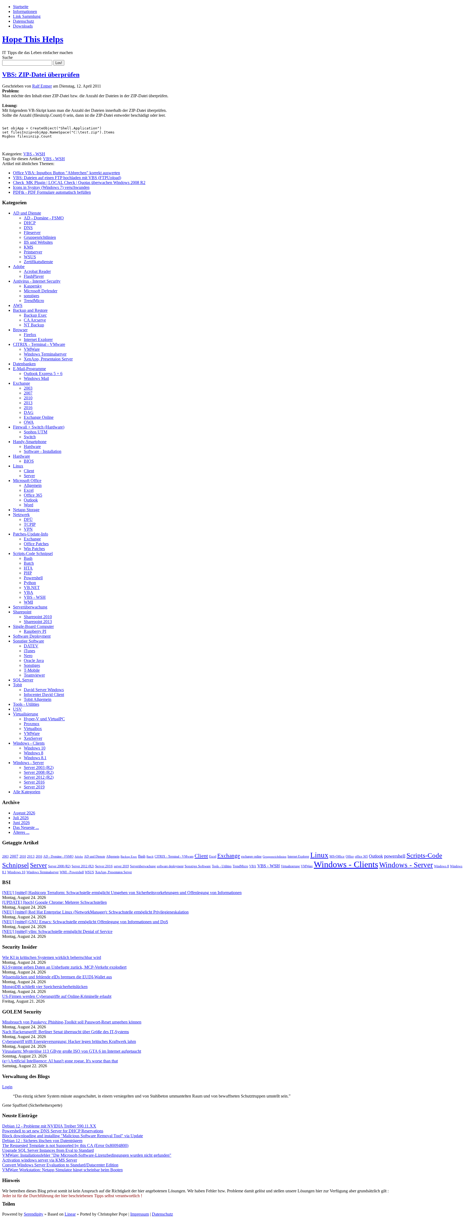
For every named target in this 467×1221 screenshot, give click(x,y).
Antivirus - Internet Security (37, 281)
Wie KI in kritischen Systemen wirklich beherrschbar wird (51, 957)
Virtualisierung (25, 714)
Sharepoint (22, 612)
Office (350, 856)
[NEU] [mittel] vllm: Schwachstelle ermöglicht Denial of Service (57, 931)
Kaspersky (33, 286)
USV (17, 709)
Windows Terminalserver (45, 354)
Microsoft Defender (40, 291)
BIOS (29, 461)
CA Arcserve (35, 320)
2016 (28, 407)
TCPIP (30, 524)
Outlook (31, 500)
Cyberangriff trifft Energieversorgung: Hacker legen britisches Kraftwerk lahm (69, 1041)
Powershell (33, 578)
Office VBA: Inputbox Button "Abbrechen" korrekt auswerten (66, 172)
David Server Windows (44, 689)
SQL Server (23, 680)
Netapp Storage (26, 509)
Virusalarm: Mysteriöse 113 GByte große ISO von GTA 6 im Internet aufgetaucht (71, 1051)
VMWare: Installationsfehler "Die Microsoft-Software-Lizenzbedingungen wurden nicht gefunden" (86, 1155)
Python (30, 582)
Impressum (139, 1214)
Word (28, 505)
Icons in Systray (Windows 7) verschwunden (51, 187)
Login (7, 1087)
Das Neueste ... (26, 827)
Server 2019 (34, 787)
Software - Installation (42, 451)
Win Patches (34, 548)
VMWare (32, 349)
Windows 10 (34, 748)
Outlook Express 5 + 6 (43, 373)
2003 (28, 388)
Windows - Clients (29, 743)
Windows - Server (28, 762)
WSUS (30, 257)
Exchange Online (39, 417)
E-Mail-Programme (29, 368)
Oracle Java (34, 660)
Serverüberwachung (30, 607)
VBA (28, 592)
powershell (394, 856)
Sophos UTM (35, 432)
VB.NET (32, 587)
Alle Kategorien (26, 792)
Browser (20, 329)
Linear (70, 1214)
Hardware (32, 446)
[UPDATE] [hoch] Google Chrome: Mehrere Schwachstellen (54, 902)
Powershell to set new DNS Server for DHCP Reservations (52, 1131)
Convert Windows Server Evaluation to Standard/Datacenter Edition (60, 1165)
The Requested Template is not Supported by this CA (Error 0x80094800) (65, 1145)
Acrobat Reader (37, 271)
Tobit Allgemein (37, 699)
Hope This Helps (32, 39)
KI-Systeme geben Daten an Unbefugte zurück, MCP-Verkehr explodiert (64, 967)
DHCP (30, 222)
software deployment (170, 866)
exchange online (251, 856)
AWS (17, 305)
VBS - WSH (34, 154)
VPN (28, 529)
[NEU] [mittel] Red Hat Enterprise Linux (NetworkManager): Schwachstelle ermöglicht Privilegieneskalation (95, 912)
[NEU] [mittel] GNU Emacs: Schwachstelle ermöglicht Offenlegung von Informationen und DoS (85, 921)
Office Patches (36, 543)
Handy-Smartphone (29, 441)
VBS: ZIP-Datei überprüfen (40, 74)
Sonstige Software (28, 641)
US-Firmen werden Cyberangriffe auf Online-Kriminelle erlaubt (56, 996)
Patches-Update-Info (30, 534)
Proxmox (31, 723)
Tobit (17, 685)
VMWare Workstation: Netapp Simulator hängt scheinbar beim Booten (62, 1170)
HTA (28, 568)
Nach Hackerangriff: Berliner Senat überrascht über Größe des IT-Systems (65, 1031)
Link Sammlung (27, 16)
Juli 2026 (21, 817)
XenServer (33, 738)
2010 (28, 398)
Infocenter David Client (44, 694)
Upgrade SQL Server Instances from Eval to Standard (48, 1150)
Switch (30, 436)
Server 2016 (34, 782)
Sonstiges (32, 665)
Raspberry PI (35, 631)
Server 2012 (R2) (39, 777)
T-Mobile (32, 670)
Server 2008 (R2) (39, 772)
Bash (28, 558)
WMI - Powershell (72, 872)
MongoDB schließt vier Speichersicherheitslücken (45, 986)
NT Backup (34, 325)
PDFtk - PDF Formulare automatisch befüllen (52, 192)
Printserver (33, 252)
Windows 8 (33, 753)
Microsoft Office (27, 480)
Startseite (20, 6)
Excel (29, 490)
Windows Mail (36, 378)
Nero (28, 655)
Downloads (23, 26)
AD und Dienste (27, 213)
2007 (28, 393)
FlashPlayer (34, 276)
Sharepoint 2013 (38, 621)
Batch (29, 563)
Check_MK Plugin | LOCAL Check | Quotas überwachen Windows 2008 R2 (79, 182)
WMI (28, 602)
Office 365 (33, 495)
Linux (18, 466)
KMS (28, 247)
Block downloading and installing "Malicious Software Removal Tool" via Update (72, 1135)
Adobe (19, 266)
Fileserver (32, 232)
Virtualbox (33, 728)
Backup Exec (35, 315)
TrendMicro (34, 300)
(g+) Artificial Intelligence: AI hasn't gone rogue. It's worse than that (60, 1061)
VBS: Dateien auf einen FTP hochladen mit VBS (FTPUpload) (67, 177)
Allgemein (33, 485)
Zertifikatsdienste (38, 261)
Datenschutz (23, 21)
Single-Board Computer (33, 626)
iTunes (29, 650)
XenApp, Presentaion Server (48, 359)
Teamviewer (34, 675)
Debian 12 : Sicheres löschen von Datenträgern (42, 1140)
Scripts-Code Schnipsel (33, 553)
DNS (28, 227)
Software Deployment (32, 636)
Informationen (25, 11)
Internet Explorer (38, 339)
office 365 (361, 856)
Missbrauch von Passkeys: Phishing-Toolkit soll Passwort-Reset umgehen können (71, 1022)
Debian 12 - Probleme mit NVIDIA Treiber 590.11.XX (49, 1126)
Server (29, 475)
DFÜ (28, 519)
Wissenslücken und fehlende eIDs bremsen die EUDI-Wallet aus (57, 977)
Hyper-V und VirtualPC (44, 719)
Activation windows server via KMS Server (39, 1160)
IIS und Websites (38, 242)
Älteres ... (21, 832)
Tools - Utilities (26, 704)
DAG (29, 412)
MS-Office (337, 856)
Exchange (21, 383)
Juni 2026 (21, 822)
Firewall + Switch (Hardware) (38, 427)
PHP (28, 573)
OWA (29, 422)
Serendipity (33, 1214)
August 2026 (24, 813)
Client (29, 471)
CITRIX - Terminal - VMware (39, 344)
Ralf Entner (42, 86)
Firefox (30, 334)
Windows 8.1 (35, 757)
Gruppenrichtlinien (40, 237)
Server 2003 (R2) (39, 767)
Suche (7, 57)
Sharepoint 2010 (38, 616)
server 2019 (121, 866)
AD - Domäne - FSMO (44, 218)
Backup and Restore (30, 310)
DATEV (31, 646)
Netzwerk (21, 514)
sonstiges (31, 295)
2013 (28, 402)
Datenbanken (24, 364)
